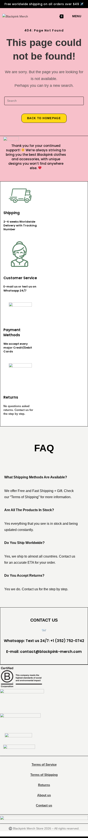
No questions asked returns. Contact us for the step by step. (18, 410)
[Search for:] (82, 16)
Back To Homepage (44, 118)
